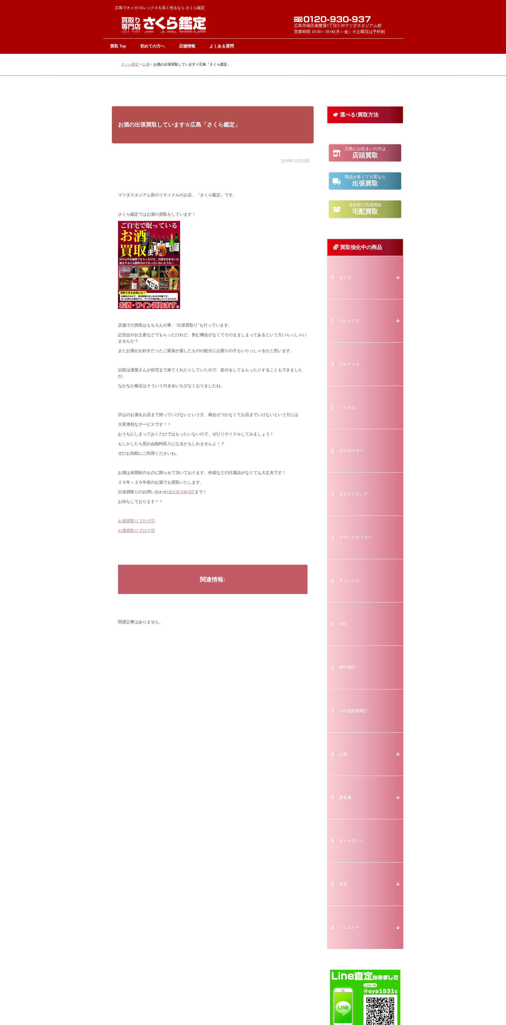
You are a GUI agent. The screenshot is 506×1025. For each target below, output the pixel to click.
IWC (343, 624)
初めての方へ (152, 46)
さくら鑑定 (130, 64)
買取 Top (118, 46)
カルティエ (349, 364)
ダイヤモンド (351, 841)
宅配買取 (365, 209)
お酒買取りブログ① (136, 521)
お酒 (146, 64)
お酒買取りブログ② (136, 530)
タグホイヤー (351, 451)
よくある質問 (221, 46)
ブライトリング (353, 494)
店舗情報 (187, 46)
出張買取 (365, 181)
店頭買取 (365, 153)
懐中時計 (347, 667)
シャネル (347, 407)
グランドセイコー (355, 537)
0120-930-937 (183, 492)
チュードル (349, 580)
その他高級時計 (353, 711)
